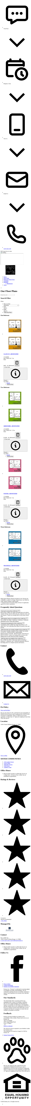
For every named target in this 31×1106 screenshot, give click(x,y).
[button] (17, 1063)
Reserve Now (10, 384)
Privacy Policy (7, 984)
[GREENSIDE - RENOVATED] (15, 406)
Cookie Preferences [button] (8, 985)
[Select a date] (18, 305)
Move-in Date (7, 304)
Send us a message (8, 1026)
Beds (5, 306)
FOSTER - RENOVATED (10, 493)
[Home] (10, 274)
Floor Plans (6, 278)
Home (5, 277)
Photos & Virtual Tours (9, 279)
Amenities (6, 281)
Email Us (20, 940)
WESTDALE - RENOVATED (11, 565)
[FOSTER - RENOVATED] (15, 473)
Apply (5, 285)
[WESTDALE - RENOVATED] (15, 545)
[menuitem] (17, 277)
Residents (6, 282)
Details (8, 383)
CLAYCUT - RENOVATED (11, 354)
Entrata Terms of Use (9, 1035)
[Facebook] (17, 981)
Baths (5, 309)
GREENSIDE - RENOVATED (11, 426)
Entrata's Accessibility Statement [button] (11, 986)
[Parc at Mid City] (10, 931)
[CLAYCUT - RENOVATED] (15, 334)
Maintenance (10, 283)
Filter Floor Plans (8, 312)
